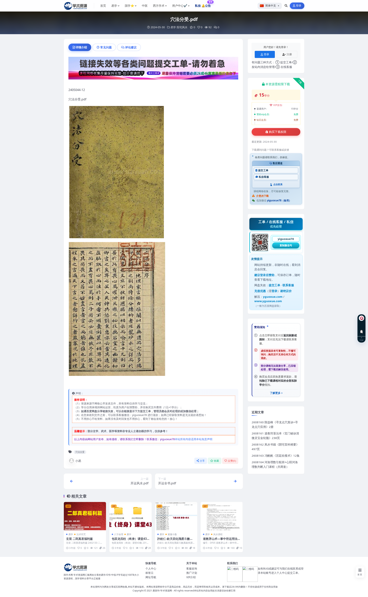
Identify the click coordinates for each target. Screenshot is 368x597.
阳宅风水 (182, 27)
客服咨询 (191, 568)
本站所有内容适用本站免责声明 (193, 439)
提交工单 (263, 170)
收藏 (216, 460)
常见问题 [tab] (106, 47)
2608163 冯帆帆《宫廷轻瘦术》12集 (276, 455)
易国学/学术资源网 (162, 590)
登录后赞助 (267, 275)
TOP (361, 340)
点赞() (232, 460)
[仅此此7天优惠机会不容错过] (153, 69)
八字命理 (118, 534)
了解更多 (275, 393)
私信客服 (264, 176)
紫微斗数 (172, 534)
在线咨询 (361, 328)
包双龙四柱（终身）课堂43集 (129, 540)
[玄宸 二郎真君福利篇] (85, 516)
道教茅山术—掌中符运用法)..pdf (221, 540)
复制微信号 (286, 245)
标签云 (149, 573)
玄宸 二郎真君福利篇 (79, 539)
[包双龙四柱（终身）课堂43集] (130, 516)
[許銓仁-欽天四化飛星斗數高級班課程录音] (176, 516)
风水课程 (218, 534)
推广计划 (191, 573)
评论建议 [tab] (131, 47)
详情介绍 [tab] (81, 47)
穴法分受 (80, 452)
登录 (298, 5)
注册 (289, 54)
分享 (202, 460)
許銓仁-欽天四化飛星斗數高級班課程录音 (175, 540)
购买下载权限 (278, 131)
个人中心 (150, 568)
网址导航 (150, 577)
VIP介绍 (191, 577)
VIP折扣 (277, 105)
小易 (78, 461)
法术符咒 (81, 534)
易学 (173, 27)
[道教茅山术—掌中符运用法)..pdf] (222, 516)
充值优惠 (260, 291)
